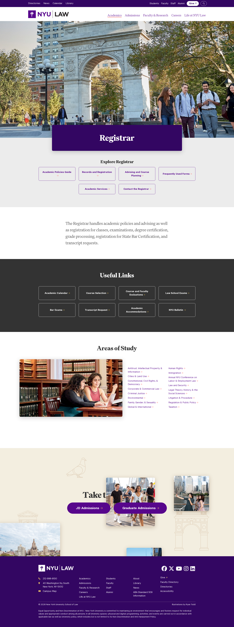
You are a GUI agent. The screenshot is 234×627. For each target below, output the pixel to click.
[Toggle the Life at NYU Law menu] (203, 15)
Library (69, 3)
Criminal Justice (136, 393)
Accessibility (167, 591)
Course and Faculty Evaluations (137, 293)
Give (191, 3)
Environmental (135, 397)
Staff (173, 3)
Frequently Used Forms (176, 173)
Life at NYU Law (195, 15)
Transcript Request (96, 310)
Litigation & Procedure (180, 397)
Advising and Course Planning (137, 174)
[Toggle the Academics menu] (122, 15)
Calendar (57, 3)
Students (154, 3)
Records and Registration (97, 172)
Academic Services (96, 189)
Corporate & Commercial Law (143, 388)
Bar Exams (56, 310)
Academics (115, 15)
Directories (34, 3)
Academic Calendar (56, 293)
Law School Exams (176, 293)
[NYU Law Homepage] (48, 14)
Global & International (139, 407)
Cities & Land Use (137, 376)
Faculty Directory (169, 582)
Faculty (164, 3)
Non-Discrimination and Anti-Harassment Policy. (134, 617)
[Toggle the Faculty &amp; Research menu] (169, 15)
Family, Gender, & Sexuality (142, 402)
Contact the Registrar (136, 189)
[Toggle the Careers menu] (182, 15)
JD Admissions (87, 508)
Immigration (174, 373)
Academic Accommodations (136, 310)
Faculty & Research (155, 15)
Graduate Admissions (139, 508)
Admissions (132, 15)
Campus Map (50, 591)
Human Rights (175, 368)
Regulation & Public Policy (182, 402)
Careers (176, 15)
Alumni (181, 3)
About (136, 578)
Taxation (172, 407)
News (46, 3)
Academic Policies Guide (57, 172)
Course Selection (96, 293)
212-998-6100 (50, 578)
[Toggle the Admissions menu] (141, 15)
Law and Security (177, 385)
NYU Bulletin (176, 310)
